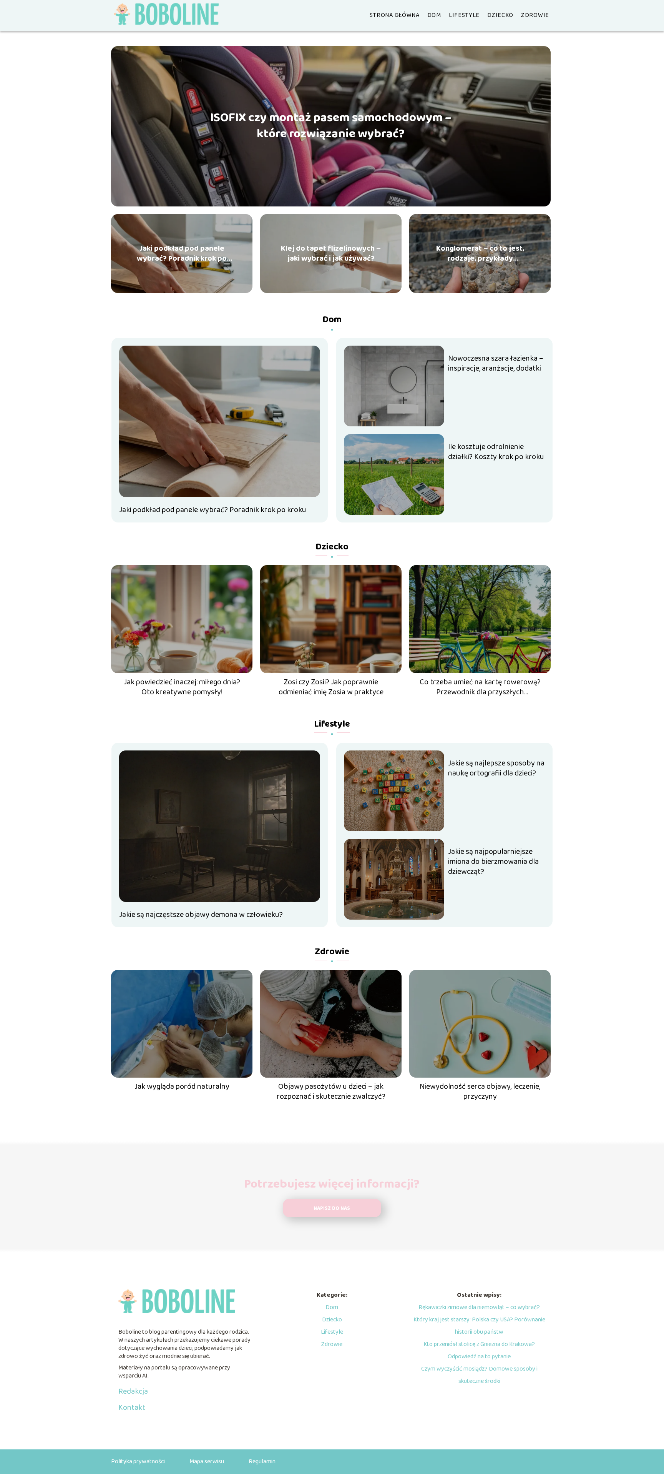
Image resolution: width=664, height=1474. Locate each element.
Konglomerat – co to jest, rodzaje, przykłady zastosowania (480, 253)
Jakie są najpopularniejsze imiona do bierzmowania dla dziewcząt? (493, 862)
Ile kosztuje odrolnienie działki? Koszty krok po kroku (496, 452)
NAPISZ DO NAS (332, 1208)
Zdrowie (535, 15)
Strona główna (395, 15)
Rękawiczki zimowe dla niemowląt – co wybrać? (479, 1307)
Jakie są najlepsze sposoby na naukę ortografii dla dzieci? (496, 768)
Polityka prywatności (138, 1461)
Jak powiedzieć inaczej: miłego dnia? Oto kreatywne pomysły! (182, 687)
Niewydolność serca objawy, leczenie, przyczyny (480, 1091)
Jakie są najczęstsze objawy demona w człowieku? (201, 915)
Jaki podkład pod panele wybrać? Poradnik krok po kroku (182, 253)
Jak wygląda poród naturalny (181, 1086)
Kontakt (131, 1407)
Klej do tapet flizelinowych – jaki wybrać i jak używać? (331, 253)
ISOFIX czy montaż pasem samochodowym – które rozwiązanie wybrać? (331, 126)
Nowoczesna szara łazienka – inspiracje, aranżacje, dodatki (495, 363)
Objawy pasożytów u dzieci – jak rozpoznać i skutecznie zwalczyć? (331, 1091)
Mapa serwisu (206, 1461)
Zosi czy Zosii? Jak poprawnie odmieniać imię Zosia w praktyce (331, 687)
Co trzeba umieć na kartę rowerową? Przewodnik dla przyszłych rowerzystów (480, 687)
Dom (434, 15)
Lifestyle (464, 15)
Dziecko (500, 15)
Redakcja (133, 1391)
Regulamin (262, 1461)
